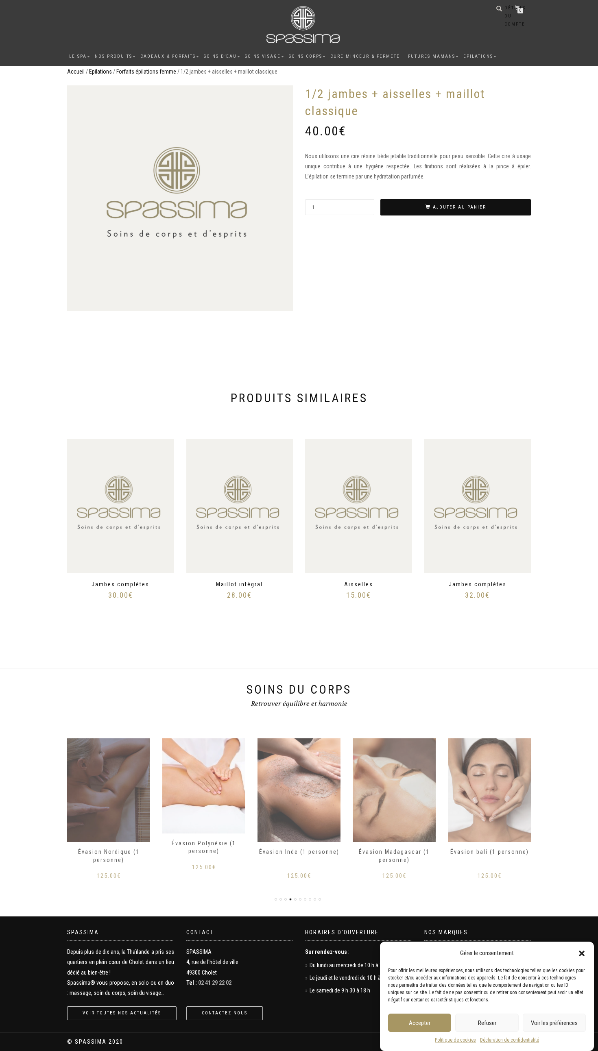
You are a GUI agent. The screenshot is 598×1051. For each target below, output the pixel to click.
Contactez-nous (224, 1013)
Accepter (419, 1023)
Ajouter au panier (459, 207)
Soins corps (305, 56)
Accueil (76, 71)
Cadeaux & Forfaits (168, 56)
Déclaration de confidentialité (509, 1040)
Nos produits (113, 56)
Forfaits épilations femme (146, 71)
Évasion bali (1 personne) (489, 852)
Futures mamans (431, 56)
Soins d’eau (220, 56)
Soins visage (263, 56)
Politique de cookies (455, 1040)
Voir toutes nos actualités (122, 1013)
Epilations (478, 56)
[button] (582, 953)
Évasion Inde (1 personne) (299, 852)
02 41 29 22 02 (214, 982)
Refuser (487, 1023)
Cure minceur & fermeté (365, 56)
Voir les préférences (554, 1023)
